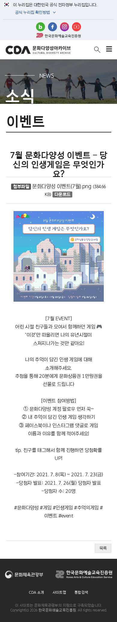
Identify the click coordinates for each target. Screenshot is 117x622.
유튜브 (76, 26)
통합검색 (81, 592)
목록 (103, 548)
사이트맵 (59, 592)
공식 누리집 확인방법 (32, 13)
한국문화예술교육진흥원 (58, 35)
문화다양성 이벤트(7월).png (61, 186)
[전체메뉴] (109, 49)
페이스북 (52, 26)
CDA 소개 (36, 592)
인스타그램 (64, 26)
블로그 (40, 26)
